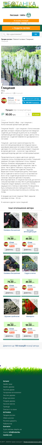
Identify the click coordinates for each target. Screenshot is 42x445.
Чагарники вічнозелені (12, 392)
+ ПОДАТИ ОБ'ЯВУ (21, 28)
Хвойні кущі (7, 384)
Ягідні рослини (9, 398)
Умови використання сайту (33, 442)
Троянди (6, 407)
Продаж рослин (9, 415)
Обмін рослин (8, 418)
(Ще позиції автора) (22, 110)
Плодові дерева (9, 401)
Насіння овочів (9, 404)
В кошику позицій (21, 21)
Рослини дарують (10, 421)
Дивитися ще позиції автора (21, 346)
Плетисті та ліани (19, 39)
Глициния (29, 39)
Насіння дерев (8, 390)
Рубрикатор (7, 424)
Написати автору (32, 99)
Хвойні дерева (8, 387)
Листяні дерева (9, 395)
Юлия (11, 98)
